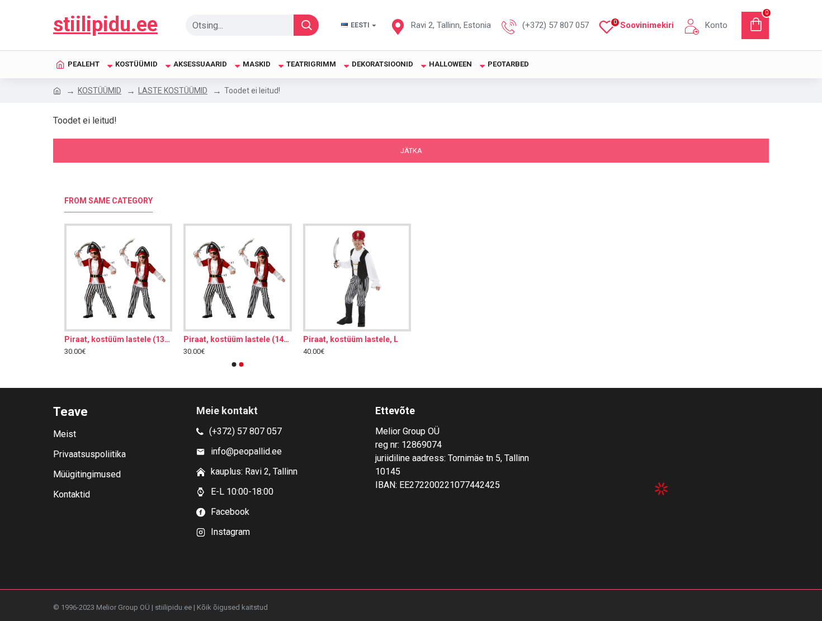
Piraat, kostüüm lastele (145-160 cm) (237, 339)
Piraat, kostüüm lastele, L (350, 339)
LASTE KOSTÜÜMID (172, 90)
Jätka (411, 150)
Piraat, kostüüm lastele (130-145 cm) (118, 339)
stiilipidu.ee (105, 24)
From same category (108, 200)
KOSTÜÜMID (99, 90)
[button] (234, 364)
